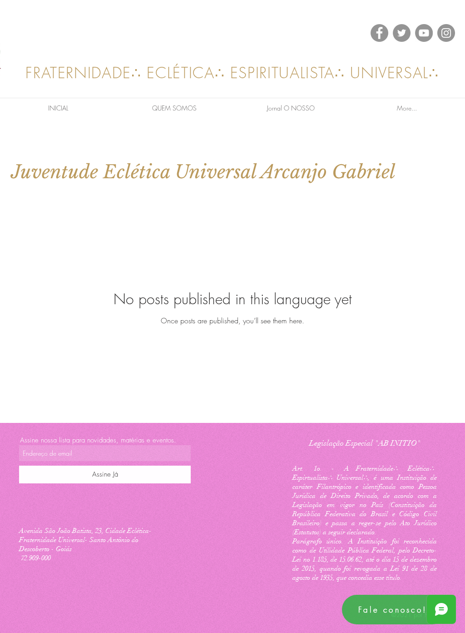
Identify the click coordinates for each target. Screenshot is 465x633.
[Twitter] (402, 33)
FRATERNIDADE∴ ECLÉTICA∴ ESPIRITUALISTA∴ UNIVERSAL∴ (232, 73)
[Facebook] (379, 33)
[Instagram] (446, 33)
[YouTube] (424, 33)
